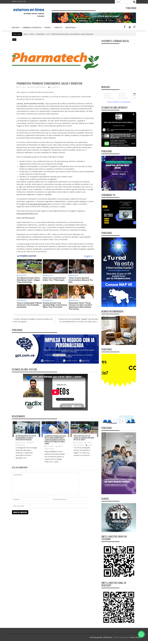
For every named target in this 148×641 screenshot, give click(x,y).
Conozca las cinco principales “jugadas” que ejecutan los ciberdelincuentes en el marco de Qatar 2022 (78, 320)
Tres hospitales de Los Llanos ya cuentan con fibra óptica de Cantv (84, 437)
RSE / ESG (49, 423)
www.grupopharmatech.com (40, 204)
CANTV (90, 445)
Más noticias (70, 27)
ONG (43, 423)
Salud (14, 39)
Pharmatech (54, 87)
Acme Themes (136, 637)
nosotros (15, 27)
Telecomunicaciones (82, 423)
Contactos (58, 27)
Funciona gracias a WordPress (100, 637)
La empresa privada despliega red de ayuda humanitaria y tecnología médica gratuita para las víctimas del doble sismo (55, 440)
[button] (141, 634)
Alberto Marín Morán (37, 87)
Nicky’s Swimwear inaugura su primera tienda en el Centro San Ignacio (33, 320)
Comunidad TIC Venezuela (32, 27)
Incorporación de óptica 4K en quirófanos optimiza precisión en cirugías (26, 437)
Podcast (47, 27)
